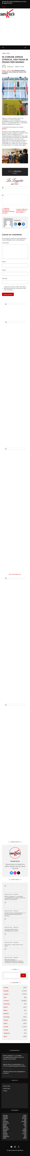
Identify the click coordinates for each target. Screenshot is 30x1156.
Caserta (6, 994)
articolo (4, 128)
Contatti (5, 1090)
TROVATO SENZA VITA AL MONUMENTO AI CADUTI (11, 930)
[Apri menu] (3, 48)
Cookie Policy (6, 1088)
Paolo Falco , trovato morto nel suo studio (13, 945)
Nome (4, 261)
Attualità (6, 991)
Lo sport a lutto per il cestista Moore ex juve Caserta (22, 211)
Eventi (5, 1007)
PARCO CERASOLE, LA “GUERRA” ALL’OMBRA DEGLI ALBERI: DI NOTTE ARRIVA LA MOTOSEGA (14, 898)
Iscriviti (4, 6)
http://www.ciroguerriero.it (15, 574)
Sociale (6, 1026)
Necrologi (6, 1017)
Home (4, 70)
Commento (5, 243)
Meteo (5, 1010)
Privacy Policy (6, 1086)
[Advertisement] (15, 32)
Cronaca (6, 1000)
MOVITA (6, 1013)
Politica (4, 53)
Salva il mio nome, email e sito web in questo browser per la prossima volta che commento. (15, 288)
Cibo (5, 997)
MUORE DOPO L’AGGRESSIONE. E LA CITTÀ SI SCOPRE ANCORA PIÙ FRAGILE (14, 914)
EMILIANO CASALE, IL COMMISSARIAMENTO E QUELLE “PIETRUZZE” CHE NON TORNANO (14, 961)
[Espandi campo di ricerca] (25, 48)
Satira (8, 53)
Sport (5, 1036)
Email (4, 270)
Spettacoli (7, 1033)
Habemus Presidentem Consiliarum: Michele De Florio (8, 211)
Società (6, 1030)
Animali (6, 987)
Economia (7, 1004)
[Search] (23, 975)
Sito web (4, 278)
